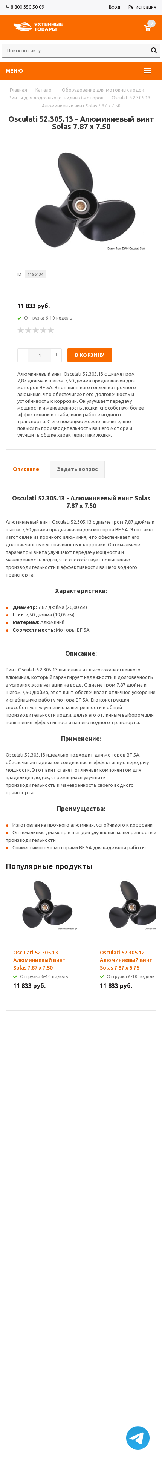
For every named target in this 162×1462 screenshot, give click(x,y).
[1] (21, 330)
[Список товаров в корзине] (151, 31)
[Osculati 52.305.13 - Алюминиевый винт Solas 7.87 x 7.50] (81, 248)
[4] (43, 330)
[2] (28, 330)
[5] (51, 330)
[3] (36, 330)
